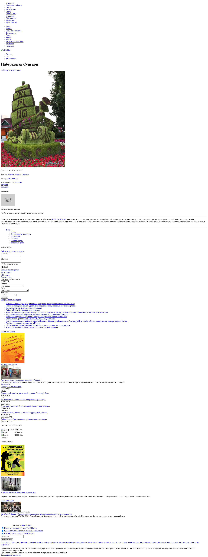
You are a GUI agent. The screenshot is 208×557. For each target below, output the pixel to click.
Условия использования (10, 555)
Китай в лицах (17, 241)
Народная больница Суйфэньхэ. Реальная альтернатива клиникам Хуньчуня (37, 314)
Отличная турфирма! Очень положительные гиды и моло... (25, 406)
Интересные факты (9, 364)
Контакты (10, 44)
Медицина (10, 16)
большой (4, 187)
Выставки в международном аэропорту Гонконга (21, 380)
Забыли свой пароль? (10, 270)
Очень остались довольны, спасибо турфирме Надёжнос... (25, 413)
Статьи (9, 7)
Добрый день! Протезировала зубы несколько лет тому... (24, 419)
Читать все (5, 384)
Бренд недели (6, 477)
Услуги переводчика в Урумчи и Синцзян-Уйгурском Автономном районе (36, 317)
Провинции (15, 236)
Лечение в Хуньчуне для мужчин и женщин (24, 308)
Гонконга (15, 382)
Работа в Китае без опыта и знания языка (23, 310)
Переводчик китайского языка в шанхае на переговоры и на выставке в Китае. (38, 325)
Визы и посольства (13, 31)
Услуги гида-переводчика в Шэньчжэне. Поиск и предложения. (32, 327)
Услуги (9, 29)
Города (8, 12)
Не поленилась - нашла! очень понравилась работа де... (23, 400)
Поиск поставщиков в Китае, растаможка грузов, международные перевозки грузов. (40, 306)
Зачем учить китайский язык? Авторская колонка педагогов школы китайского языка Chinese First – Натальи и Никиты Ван (57, 312)
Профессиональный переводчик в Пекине (23, 323)
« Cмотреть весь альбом (10, 70)
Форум (8, 37)
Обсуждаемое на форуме (11, 300)
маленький (17, 183)
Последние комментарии (11, 387)
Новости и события (14, 5)
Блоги (8, 39)
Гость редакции (7, 500)
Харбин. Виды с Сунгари (18, 174)
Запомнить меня (11, 264)
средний (4, 185)
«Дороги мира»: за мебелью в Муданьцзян (18, 492)
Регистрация (6, 272)
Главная (9, 54)
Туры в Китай (11, 22)
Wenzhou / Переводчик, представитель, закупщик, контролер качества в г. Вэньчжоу (40, 304)
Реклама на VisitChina (14, 42)
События (14, 238)
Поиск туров (6, 277)
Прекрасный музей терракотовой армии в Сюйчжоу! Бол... (25, 393)
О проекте (10, 3)
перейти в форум (8, 331)
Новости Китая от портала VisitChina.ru (20, 528)
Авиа (8, 26)
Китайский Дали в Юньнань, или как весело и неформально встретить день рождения (36, 514)
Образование (11, 18)
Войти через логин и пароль (12, 251)
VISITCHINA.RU (59, 219)
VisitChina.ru (12, 178)
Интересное (11, 9)
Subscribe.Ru (26, 525)
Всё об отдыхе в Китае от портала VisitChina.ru (23, 531)
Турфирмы (10, 20)
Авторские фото (17, 243)
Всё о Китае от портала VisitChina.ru (19, 534)
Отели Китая (11, 14)
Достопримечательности (21, 234)
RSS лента (5, 275)
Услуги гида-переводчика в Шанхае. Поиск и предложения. (30, 319)
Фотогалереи (11, 33)
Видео (8, 35)
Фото (8, 230)
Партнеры (10, 46)
